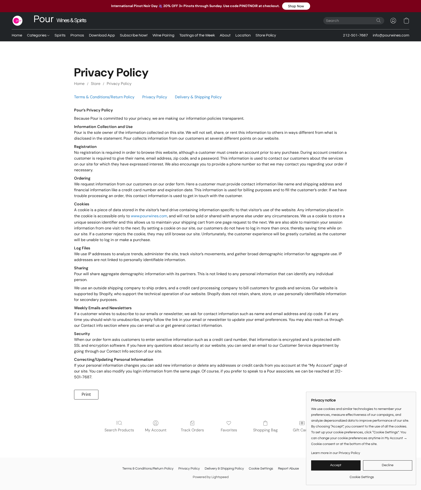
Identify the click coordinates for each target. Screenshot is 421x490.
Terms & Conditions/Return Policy (104, 97)
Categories (37, 35)
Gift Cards (302, 430)
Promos (77, 35)
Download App (102, 35)
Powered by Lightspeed (211, 477)
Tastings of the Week (197, 35)
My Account (155, 430)
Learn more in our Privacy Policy (335, 453)
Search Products (119, 430)
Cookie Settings (261, 468)
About (225, 35)
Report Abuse (288, 468)
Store (95, 83)
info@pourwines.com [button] (391, 35)
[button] (296, 6)
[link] (361, 475)
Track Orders (192, 430)
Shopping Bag (265, 430)
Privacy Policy (119, 83)
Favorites (229, 430)
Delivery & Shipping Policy (198, 97)
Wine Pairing (163, 35)
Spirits (60, 35)
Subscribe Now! (134, 35)
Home (17, 35)
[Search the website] (378, 20)
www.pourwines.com (149, 215)
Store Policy (266, 35)
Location (243, 35)
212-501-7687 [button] (355, 35)
